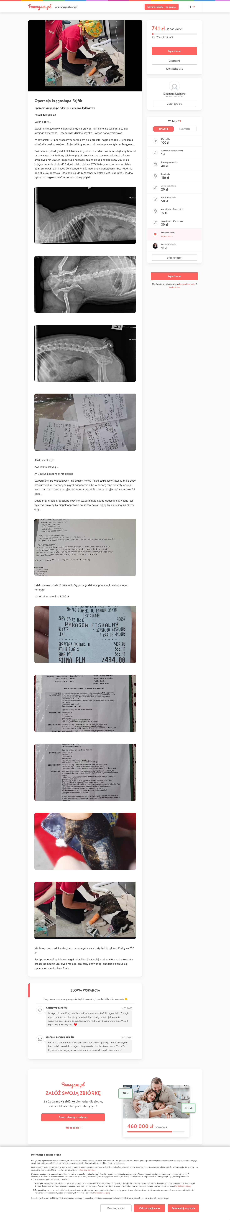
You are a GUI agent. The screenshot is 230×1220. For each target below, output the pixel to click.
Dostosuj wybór (116, 1208)
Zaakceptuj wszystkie (183, 1208)
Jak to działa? (73, 1127)
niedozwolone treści (186, 284)
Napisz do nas (174, 287)
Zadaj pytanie (174, 103)
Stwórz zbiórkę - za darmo (161, 7)
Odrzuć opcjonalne (149, 1208)
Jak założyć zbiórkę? (66, 7)
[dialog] (115, 1183)
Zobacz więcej (174, 257)
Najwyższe (184, 128)
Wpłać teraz (174, 51)
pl (190, 7)
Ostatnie (163, 128)
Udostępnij (174, 60)
